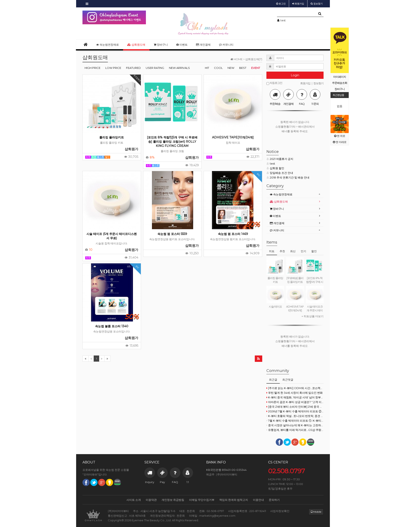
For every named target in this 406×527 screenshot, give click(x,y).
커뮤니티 (227, 44)
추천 (282, 251)
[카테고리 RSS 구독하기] (258, 358)
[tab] (295, 194)
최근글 (273, 379)
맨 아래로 (340, 142)
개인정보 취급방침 (173, 499)
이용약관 (151, 499)
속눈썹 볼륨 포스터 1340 (111, 326)
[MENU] (87, 3)
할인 (314, 251)
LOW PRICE (113, 67)
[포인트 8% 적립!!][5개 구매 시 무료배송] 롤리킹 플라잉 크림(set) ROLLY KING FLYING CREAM (172, 141)
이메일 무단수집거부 (201, 499)
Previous (334, 50)
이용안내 (258, 499)
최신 (293, 251)
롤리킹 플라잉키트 (111, 137)
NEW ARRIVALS (179, 67)
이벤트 (183, 44)
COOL (218, 67)
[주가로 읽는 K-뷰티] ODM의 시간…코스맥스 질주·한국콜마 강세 (296, 388)
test (272, 163)
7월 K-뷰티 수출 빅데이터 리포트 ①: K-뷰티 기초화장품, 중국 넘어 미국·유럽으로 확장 (296, 420)
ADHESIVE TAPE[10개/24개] (233, 137)
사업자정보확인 (279, 511)
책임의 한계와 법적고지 (233, 499)
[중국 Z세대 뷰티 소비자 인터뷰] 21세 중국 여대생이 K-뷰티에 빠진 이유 (296, 406)
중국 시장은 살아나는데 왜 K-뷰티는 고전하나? (296, 425)
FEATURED (133, 67)
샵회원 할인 (277, 168)
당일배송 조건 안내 (281, 172)
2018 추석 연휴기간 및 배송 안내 (289, 177)
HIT (207, 67)
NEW (231, 67)
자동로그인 (275, 82)
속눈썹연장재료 (109, 44)
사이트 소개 (133, 499)
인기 (303, 251)
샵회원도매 (138, 44)
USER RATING (155, 67)
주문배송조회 (339, 82)
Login (295, 75)
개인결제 (205, 44)
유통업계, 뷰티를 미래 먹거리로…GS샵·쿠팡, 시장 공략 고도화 (296, 430)
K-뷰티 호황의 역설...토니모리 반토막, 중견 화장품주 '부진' (296, 416)
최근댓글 (287, 379)
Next (345, 50)
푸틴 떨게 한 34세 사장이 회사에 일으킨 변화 (295, 392)
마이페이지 (339, 76)
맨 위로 (340, 136)
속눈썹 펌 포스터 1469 (233, 234)
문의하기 (274, 499)
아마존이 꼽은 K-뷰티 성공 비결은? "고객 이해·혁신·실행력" (296, 402)
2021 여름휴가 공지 (281, 159)
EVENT (255, 67)
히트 (271, 251)
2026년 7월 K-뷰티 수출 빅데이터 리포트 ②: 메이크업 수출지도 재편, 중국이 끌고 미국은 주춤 (296, 411)
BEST (242, 67)
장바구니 (340, 89)
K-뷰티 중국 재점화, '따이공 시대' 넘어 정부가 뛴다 (296, 397)
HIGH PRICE (92, 67)
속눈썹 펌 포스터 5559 (172, 234)
